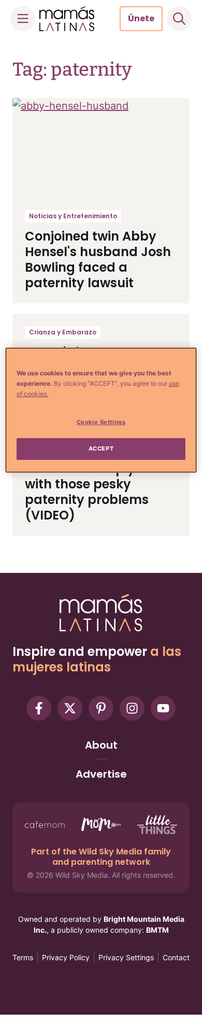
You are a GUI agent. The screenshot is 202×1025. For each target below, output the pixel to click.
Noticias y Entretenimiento (73, 216)
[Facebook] (38, 708)
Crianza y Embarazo (62, 332)
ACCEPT (101, 448)
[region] (101, 410)
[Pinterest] (101, 708)
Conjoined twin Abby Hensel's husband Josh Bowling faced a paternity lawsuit (98, 259)
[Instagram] (132, 708)
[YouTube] (163, 708)
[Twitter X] (69, 708)
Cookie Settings (101, 422)
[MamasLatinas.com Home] (66, 18)
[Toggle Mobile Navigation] (22, 18)
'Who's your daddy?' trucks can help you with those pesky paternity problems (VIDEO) (89, 484)
